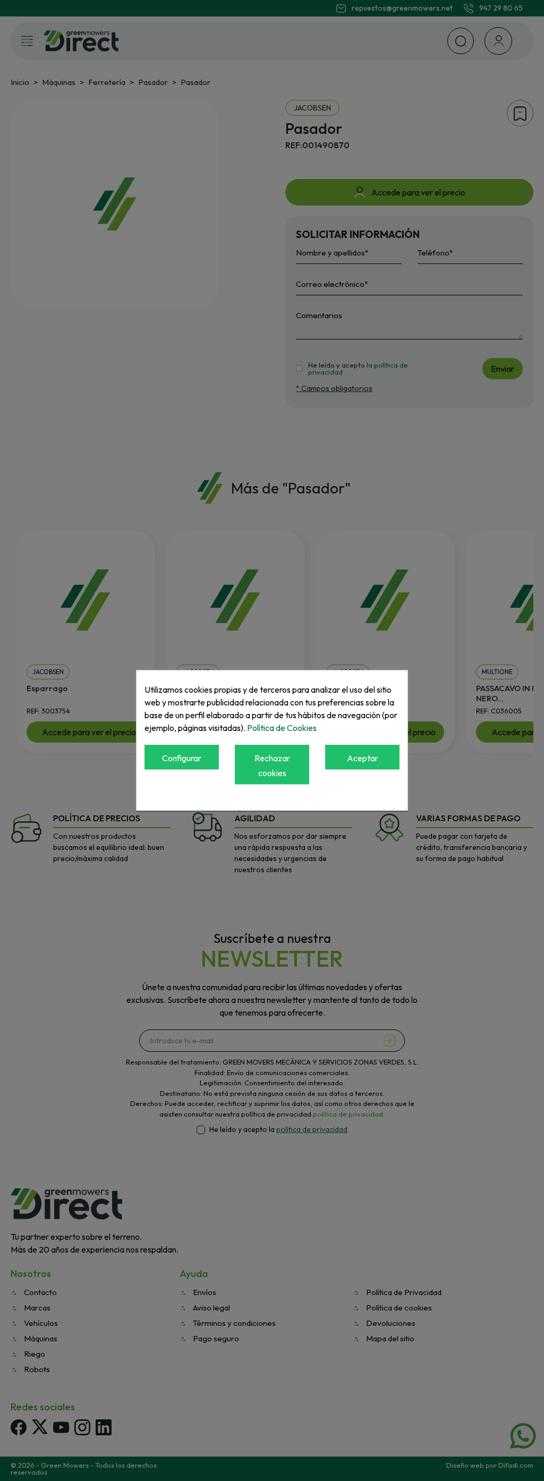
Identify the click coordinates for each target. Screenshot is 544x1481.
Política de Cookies (282, 727)
